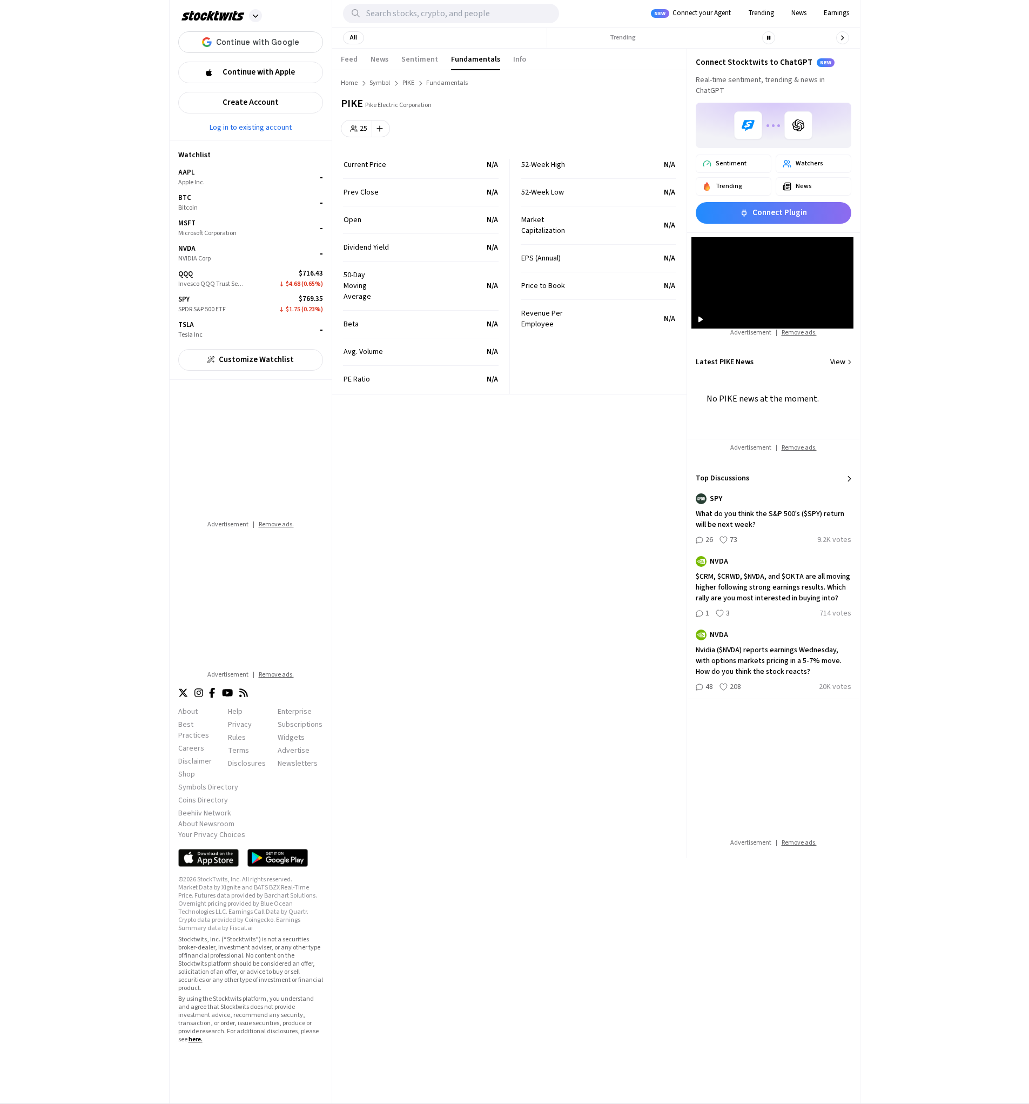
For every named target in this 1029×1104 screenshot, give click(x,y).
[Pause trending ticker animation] (768, 37)
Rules (237, 737)
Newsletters (298, 763)
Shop (186, 774)
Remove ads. (276, 524)
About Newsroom (206, 824)
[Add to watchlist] (381, 128)
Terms (238, 750)
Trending (761, 13)
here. (196, 1039)
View (837, 362)
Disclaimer (195, 761)
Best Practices (193, 730)
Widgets (291, 737)
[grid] (251, 254)
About (188, 711)
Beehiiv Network (204, 813)
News (798, 13)
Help (235, 711)
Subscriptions (300, 724)
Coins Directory (203, 800)
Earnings (836, 13)
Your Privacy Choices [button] (211, 834)
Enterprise (295, 711)
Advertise (294, 750)
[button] (255, 15)
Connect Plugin (779, 212)
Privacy (240, 724)
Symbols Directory (208, 787)
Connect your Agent (692, 13)
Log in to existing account (251, 127)
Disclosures (247, 763)
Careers (191, 748)
